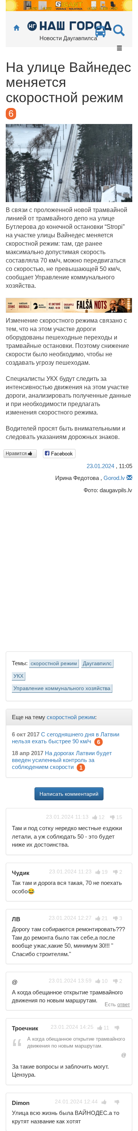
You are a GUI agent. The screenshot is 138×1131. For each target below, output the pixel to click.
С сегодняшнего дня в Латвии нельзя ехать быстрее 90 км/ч (65, 737)
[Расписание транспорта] (100, 33)
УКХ (18, 676)
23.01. (100, 466)
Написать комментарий (69, 794)
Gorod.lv (114, 478)
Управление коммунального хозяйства (61, 688)
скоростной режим (54, 663)
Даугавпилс (97, 663)
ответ (123, 1004)
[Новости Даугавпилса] (69, 25)
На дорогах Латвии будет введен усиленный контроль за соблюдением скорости (62, 760)
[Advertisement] (69, 571)
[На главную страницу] (16, 28)
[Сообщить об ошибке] (129, 478)
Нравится (17, 453)
